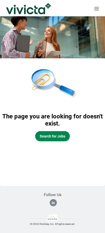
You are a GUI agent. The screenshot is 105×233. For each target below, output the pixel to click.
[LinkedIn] (53, 202)
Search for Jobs (52, 136)
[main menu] (96, 8)
